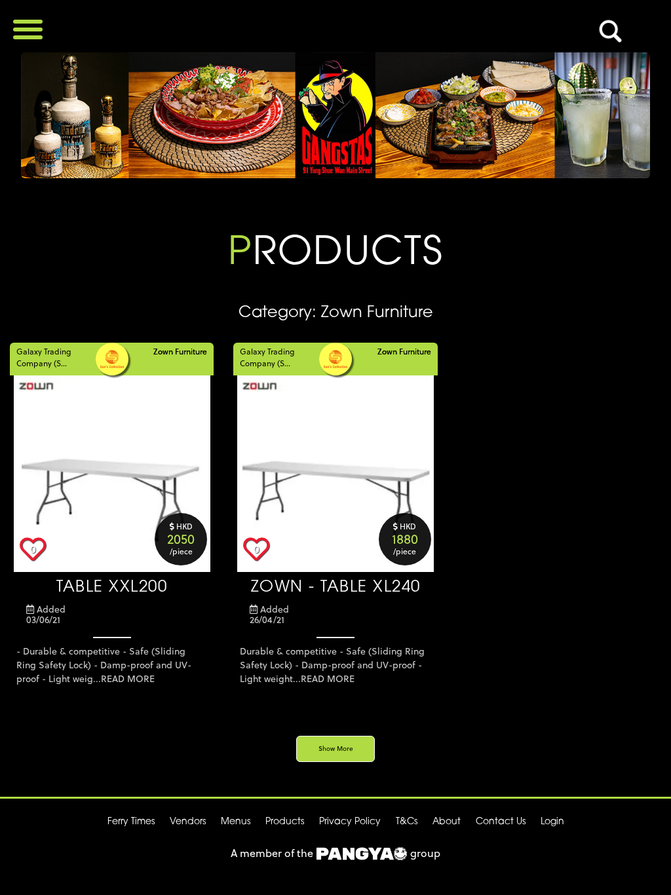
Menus (235, 822)
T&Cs (406, 822)
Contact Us (501, 822)
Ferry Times (131, 822)
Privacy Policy (350, 822)
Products (284, 822)
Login (552, 822)
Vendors (188, 822)
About (446, 822)
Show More (335, 748)
